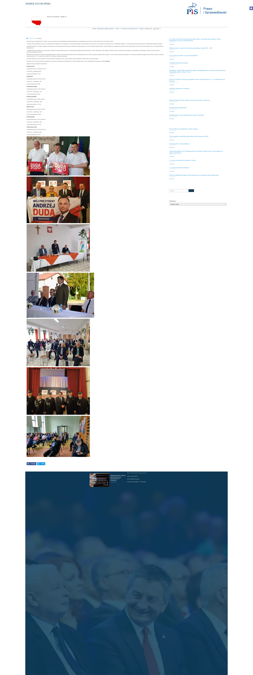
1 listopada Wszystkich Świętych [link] (178, 63)
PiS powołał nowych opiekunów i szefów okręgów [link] (183, 129)
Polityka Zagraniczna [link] (129, 28)
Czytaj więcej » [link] (171, 44)
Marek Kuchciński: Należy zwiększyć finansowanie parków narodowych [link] (189, 100)
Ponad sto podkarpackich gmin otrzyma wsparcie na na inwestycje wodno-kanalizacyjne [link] (194, 175)
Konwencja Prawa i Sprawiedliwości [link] (179, 144)
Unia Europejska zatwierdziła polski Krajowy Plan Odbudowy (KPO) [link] (188, 136)
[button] (31, 463)
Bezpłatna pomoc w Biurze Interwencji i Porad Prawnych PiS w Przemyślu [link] (118, 478)
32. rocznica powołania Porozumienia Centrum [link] (182, 160)
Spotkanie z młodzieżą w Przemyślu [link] (179, 88)
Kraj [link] (117, 28)
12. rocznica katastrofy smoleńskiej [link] (179, 167)
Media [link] (142, 28)
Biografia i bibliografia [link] (105, 28)
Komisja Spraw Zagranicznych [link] (178, 107)
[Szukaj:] (178, 190)
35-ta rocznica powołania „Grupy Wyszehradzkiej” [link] (183, 55)
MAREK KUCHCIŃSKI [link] (38, 3)
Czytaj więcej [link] (113, 482)
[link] (251, 8)
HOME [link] (94, 28)
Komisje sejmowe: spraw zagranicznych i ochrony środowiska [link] (186, 115)
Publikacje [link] (148, 28)
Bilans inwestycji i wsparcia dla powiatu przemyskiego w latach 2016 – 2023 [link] (190, 48)
